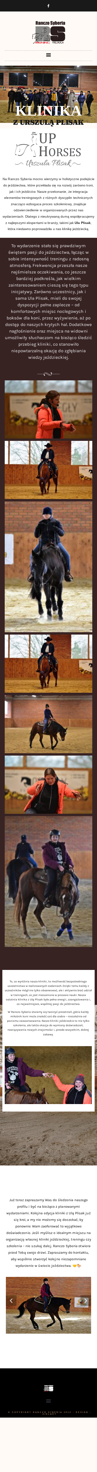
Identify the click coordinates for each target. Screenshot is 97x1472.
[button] (48, 54)
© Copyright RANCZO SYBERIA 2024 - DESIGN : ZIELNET (49, 1413)
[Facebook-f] (48, 6)
